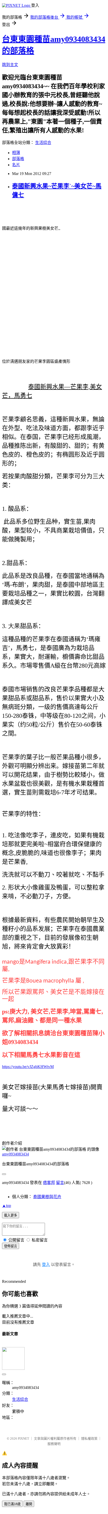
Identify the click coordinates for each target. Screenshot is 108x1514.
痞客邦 (49, 1182)
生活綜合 (43, 142)
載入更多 (10, 1215)
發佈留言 (10, 1246)
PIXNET (23, 1438)
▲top (6, 1205)
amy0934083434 (15, 1154)
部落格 (18, 159)
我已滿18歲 (12, 1504)
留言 (60, 1182)
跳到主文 (10, 65)
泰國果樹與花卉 (47, 1197)
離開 (29, 1504)
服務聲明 (54, 1444)
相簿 (16, 153)
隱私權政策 (89, 1438)
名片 (16, 165)
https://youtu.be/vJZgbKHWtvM (28, 1066)
